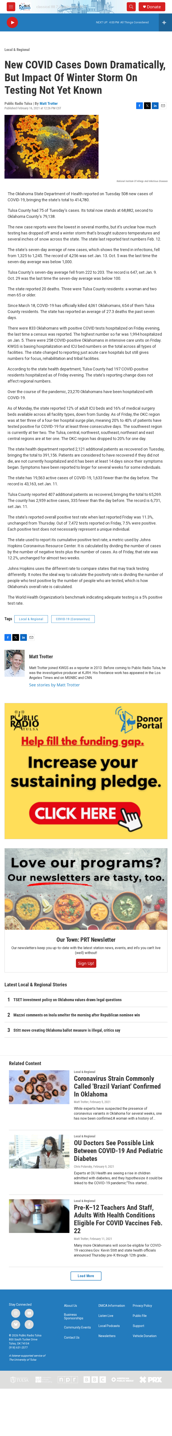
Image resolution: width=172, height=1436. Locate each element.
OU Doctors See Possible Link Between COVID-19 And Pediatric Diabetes (118, 1150)
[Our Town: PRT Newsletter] (86, 889)
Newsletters (107, 1336)
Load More (86, 1276)
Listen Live (106, 1316)
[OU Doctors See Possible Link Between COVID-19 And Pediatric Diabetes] (39, 1151)
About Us (70, 1305)
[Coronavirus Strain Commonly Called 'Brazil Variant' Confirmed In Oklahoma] (39, 1087)
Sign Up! (86, 963)
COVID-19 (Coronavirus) (73, 619)
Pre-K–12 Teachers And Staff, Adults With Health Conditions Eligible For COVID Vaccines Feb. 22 (118, 1219)
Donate (154, 6)
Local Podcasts (109, 1326)
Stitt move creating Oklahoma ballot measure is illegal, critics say (66, 1030)
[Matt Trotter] (14, 663)
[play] (12, 22)
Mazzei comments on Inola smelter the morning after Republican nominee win (76, 1015)
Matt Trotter (49, 103)
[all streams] (165, 22)
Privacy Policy (142, 1305)
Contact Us (72, 1337)
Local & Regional (17, 49)
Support (138, 1326)
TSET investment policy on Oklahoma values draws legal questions (67, 999)
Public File (140, 1316)
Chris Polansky (83, 1166)
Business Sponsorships (73, 1316)
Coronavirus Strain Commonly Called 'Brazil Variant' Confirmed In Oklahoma (117, 1086)
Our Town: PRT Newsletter (85, 939)
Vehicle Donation (145, 1336)
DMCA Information (112, 1305)
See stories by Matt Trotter (54, 684)
